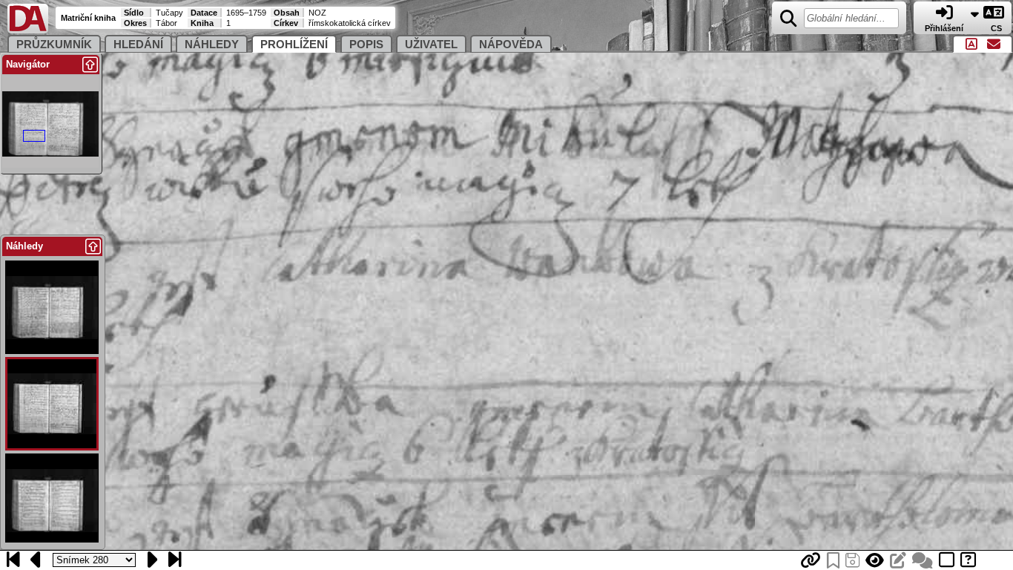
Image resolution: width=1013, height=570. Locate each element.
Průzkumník (54, 44)
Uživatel (431, 44)
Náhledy (212, 44)
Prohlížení (294, 44)
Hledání (138, 44)
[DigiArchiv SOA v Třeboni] (27, 30)
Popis (366, 44)
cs (997, 28)
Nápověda (511, 44)
